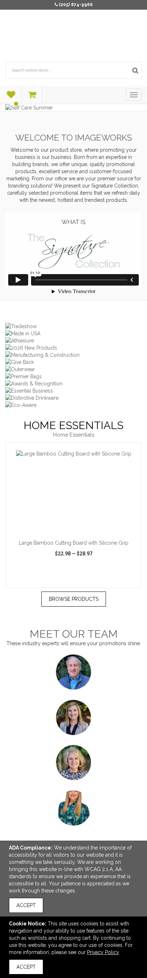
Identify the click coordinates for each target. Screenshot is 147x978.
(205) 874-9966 (76, 4)
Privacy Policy (103, 952)
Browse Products (73, 599)
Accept (26, 905)
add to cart (77, 526)
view (27, 581)
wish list (74, 581)
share (123, 581)
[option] (73, 515)
